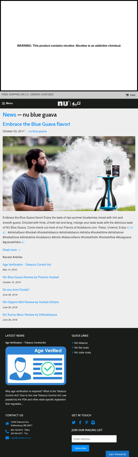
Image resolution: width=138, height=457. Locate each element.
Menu (9, 103)
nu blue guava (38, 131)
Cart (132, 94)
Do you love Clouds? (16, 289)
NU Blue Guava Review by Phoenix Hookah (31, 277)
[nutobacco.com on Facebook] (80, 423)
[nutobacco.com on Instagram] (93, 423)
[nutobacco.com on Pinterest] (87, 423)
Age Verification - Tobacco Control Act (27, 264)
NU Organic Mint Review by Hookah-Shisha (31, 302)
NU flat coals (81, 347)
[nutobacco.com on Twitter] (74, 423)
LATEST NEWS (14, 335)
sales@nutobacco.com (21, 437)
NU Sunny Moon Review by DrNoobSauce (30, 314)
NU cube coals (82, 352)
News (9, 114)
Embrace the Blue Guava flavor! (36, 124)
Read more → (11, 250)
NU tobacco (81, 343)
